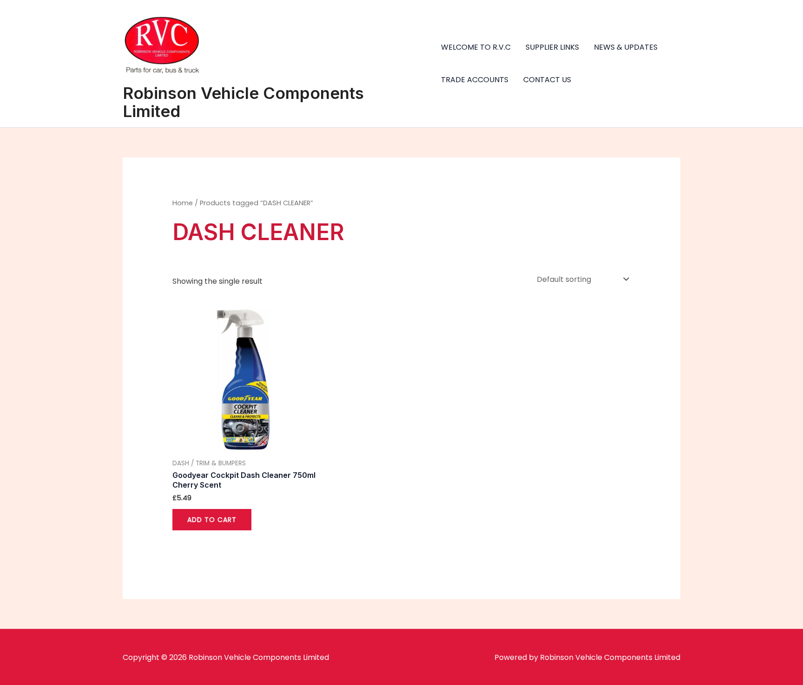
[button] (783, 13)
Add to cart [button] (212, 519)
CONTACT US (547, 79)
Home (182, 203)
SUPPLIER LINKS (552, 47)
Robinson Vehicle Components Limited (243, 102)
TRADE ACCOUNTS (474, 79)
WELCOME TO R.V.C (476, 47)
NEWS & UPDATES (626, 47)
